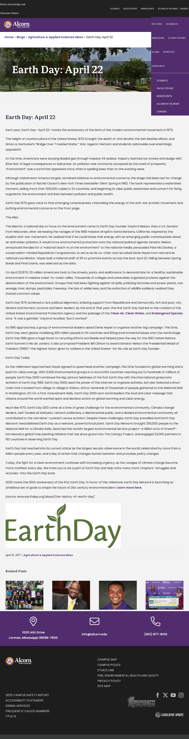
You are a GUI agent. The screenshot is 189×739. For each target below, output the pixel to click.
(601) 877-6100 (155, 634)
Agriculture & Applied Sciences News (48, 555)
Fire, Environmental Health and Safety (128, 675)
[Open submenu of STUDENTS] (182, 81)
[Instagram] (180, 695)
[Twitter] (165, 695)
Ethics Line (105, 670)
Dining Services (18, 706)
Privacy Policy (109, 681)
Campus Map (107, 659)
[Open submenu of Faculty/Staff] (182, 88)
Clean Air (117, 313)
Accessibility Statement (25, 700)
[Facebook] (157, 695)
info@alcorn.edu (94, 634)
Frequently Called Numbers (27, 711)
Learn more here (129, 487)
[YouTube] (173, 695)
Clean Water (134, 313)
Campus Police (109, 665)
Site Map (104, 686)
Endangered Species (167, 313)
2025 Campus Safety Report (27, 695)
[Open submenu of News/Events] (182, 96)
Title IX (11, 716)
